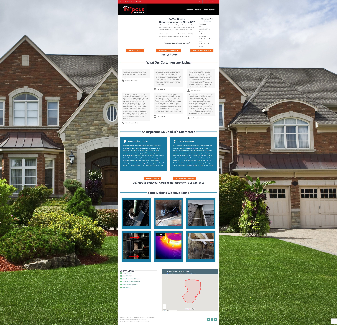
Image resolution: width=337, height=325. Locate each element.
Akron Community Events (129, 284)
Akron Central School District (130, 279)
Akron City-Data (127, 276)
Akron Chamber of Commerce (131, 282)
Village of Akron (127, 273)
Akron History (126, 287)
